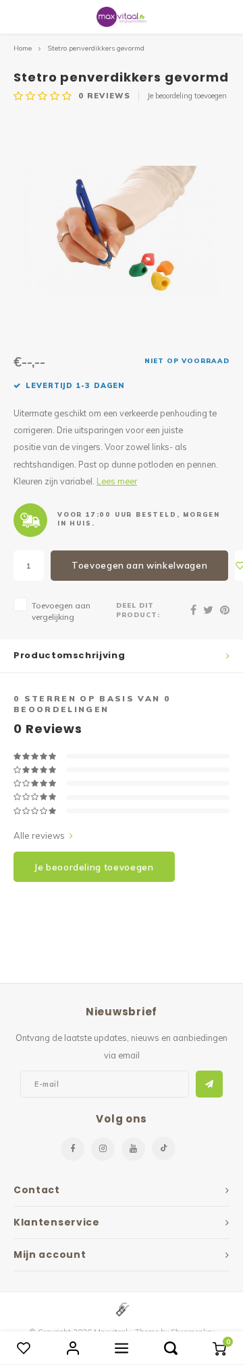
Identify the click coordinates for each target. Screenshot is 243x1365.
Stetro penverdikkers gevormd (95, 48)
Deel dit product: (138, 609)
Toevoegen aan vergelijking (61, 611)
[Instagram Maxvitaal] (103, 1149)
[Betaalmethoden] (121, 1308)
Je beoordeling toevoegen (187, 95)
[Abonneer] (209, 1084)
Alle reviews (39, 835)
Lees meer (117, 481)
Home (23, 48)
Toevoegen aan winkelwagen (139, 565)
